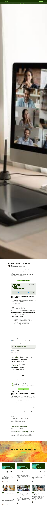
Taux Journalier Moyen (16, 357)
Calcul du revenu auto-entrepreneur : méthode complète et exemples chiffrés (23, 494)
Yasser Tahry (12, 265)
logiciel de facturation (15, 365)
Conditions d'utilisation (18, 431)
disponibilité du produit (25, 431)
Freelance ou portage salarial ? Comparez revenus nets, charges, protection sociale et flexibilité (8, 495)
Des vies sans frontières (32, 3)
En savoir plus (23, 452)
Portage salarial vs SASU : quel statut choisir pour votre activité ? (38, 472)
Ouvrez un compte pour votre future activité (23, 280)
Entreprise (3, 470)
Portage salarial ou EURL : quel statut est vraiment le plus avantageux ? (8, 472)
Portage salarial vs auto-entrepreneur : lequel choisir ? (23, 472)
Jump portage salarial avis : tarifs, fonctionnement (37, 494)
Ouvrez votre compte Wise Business (23, 389)
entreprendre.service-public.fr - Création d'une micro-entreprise (19, 426)
